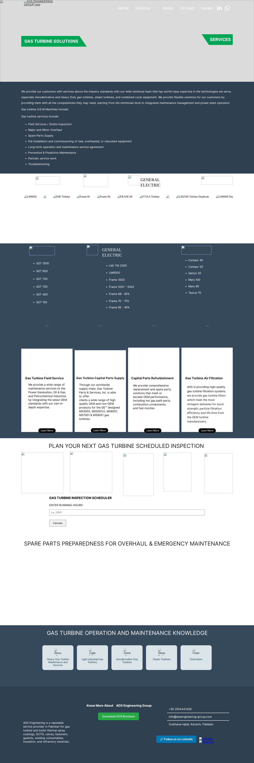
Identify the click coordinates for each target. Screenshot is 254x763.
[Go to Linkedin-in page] (221, 8)
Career (207, 8)
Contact (187, 8)
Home (123, 8)
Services (142, 8)
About (168, 8)
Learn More (99, 430)
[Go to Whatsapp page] (227, 8)
